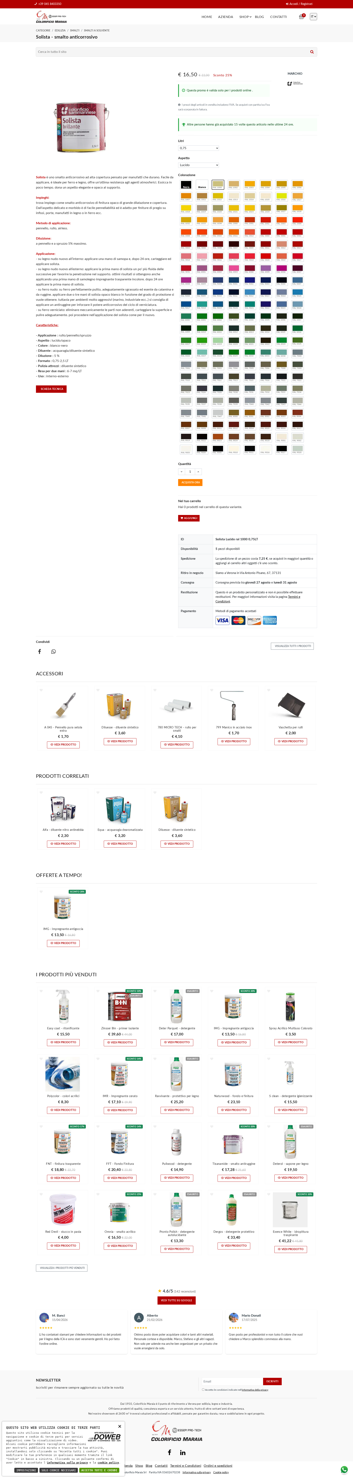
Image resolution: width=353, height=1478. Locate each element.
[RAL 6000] (186, 317)
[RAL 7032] (265, 389)
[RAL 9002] (297, 438)
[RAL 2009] (202, 233)
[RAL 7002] (202, 365)
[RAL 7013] (234, 377)
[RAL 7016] (265, 377)
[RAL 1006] (297, 185)
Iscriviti (272, 1381)
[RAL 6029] (234, 353)
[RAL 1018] (186, 209)
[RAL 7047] (218, 413)
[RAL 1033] (202, 221)
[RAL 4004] (250, 269)
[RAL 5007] (297, 281)
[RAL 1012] (218, 197)
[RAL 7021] (281, 377)
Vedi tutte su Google (176, 1300)
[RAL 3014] (186, 257)
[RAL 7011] (202, 377)
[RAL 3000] (265, 233)
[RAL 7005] (250, 365)
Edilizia (60, 30)
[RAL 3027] (297, 257)
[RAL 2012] (250, 233)
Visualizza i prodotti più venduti (62, 1268)
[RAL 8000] (234, 413)
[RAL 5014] (281, 293)
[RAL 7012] (218, 377)
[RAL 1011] (202, 197)
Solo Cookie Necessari (58, 1470)
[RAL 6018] (202, 341)
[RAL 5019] (218, 305)
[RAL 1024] (265, 209)
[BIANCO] (202, 185)
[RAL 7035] (186, 401)
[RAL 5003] (265, 281)
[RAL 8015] (265, 426)
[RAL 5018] (202, 305)
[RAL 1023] (250, 209)
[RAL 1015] (265, 197)
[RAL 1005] (281, 185)
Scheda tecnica (51, 389)
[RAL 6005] (265, 317)
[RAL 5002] (250, 281)
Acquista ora (191, 482)
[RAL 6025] (297, 341)
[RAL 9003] (186, 450)
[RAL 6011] (218, 329)
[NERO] (186, 185)
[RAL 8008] (202, 426)
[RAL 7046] (202, 413)
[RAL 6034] (281, 353)
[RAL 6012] (234, 329)
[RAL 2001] (250, 221)
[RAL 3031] (186, 269)
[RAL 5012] (250, 293)
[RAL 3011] (265, 245)
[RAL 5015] (297, 293)
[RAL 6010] (202, 329)
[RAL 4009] (202, 281)
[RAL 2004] (297, 221)
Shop (244, 17)
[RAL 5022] (265, 305)
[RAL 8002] (265, 413)
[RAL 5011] (234, 293)
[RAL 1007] (186, 197)
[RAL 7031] (250, 389)
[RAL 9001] (281, 438)
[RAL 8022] (202, 438)
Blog (259, 17)
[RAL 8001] (250, 413)
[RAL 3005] (218, 245)
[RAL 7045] (186, 413)
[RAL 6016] (297, 329)
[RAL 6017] (186, 341)
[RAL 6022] (265, 341)
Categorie (43, 30)
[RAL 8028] (265, 438)
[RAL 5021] (250, 305)
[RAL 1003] (250, 185)
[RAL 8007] (186, 426)
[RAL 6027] (202, 353)
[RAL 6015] (281, 329)
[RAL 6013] (250, 329)
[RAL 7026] (218, 389)
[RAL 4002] (218, 269)
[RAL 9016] (265, 450)
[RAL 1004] (265, 185)
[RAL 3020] (265, 257)
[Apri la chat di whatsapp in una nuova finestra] (344, 1469)
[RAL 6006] (281, 317)
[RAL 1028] (297, 209)
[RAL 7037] (202, 401)
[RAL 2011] (234, 233)
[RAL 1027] (281, 209)
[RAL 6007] (297, 317)
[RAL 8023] (218, 438)
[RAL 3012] (281, 245)
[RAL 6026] (186, 353)
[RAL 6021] (250, 341)
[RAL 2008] (186, 233)
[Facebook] (169, 1453)
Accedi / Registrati (301, 4)
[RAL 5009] (202, 293)
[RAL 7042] (265, 401)
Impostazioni (26, 1470)
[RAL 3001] (281, 233)
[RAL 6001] (202, 317)
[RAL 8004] (297, 413)
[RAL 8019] (186, 438)
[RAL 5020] (234, 305)
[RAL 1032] (186, 221)
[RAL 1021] (234, 209)
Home (207, 17)
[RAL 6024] (281, 341)
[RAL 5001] (234, 281)
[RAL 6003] (234, 317)
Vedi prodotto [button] (65, 744)
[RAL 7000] (297, 353)
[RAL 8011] (218, 426)
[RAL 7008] (281, 365)
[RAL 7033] (281, 389)
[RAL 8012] (234, 426)
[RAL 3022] (281, 257)
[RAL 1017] (297, 197)
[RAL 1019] (202, 209)
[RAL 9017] (281, 450)
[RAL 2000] (234, 221)
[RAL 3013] (297, 245)
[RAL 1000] (218, 185)
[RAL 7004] (234, 365)
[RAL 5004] (281, 281)
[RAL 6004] (250, 317)
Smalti (74, 30)
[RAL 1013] (234, 197)
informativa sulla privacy (67, 1462)
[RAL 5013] (265, 293)
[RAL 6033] (265, 353)
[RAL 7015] (250, 377)
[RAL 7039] (234, 401)
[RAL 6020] (234, 341)
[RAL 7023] (186, 389)
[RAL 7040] (250, 401)
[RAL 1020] (218, 209)
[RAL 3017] (234, 257)
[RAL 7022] (297, 377)
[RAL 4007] (297, 269)
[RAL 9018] (297, 450)
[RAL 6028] (218, 353)
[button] (41, 690)
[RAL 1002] (234, 185)
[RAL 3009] (250, 245)
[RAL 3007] (234, 245)
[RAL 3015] (202, 257)
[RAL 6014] (265, 329)
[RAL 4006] (281, 269)
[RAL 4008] (186, 281)
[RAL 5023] (281, 305)
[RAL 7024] (202, 389)
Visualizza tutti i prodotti (292, 646)
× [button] (120, 1426)
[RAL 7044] (297, 401)
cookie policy (108, 1462)
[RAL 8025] (250, 438)
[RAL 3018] (250, 257)
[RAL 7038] (218, 401)
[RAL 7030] (234, 389)
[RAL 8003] (281, 413)
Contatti (278, 17)
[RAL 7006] (265, 365)
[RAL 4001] (202, 269)
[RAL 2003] (281, 221)
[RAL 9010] (234, 450)
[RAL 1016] (281, 197)
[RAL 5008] (186, 293)
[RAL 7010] (186, 377)
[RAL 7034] (297, 389)
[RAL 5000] (218, 281)
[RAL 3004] (202, 245)
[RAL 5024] (297, 305)
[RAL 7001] (186, 365)
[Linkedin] (182, 1453)
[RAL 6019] (218, 341)
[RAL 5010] (218, 293)
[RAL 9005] (218, 450)
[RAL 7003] (218, 365)
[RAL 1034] (218, 221)
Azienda (225, 17)
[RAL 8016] (281, 426)
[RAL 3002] (297, 233)
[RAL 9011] (250, 450)
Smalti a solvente (96, 30)
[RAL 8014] (250, 426)
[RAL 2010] (218, 233)
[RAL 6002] (218, 317)
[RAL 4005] (265, 269)
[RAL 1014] (250, 197)
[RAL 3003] (186, 245)
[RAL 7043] (281, 401)
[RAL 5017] (186, 305)
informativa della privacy (255, 1390)
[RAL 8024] (234, 438)
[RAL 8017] (297, 426)
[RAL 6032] (250, 353)
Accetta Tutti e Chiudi (99, 1470)
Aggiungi (191, 518)
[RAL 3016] (218, 257)
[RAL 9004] (202, 450)
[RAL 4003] (234, 269)
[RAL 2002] (265, 221)
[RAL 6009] (186, 329)
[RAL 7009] (297, 365)
